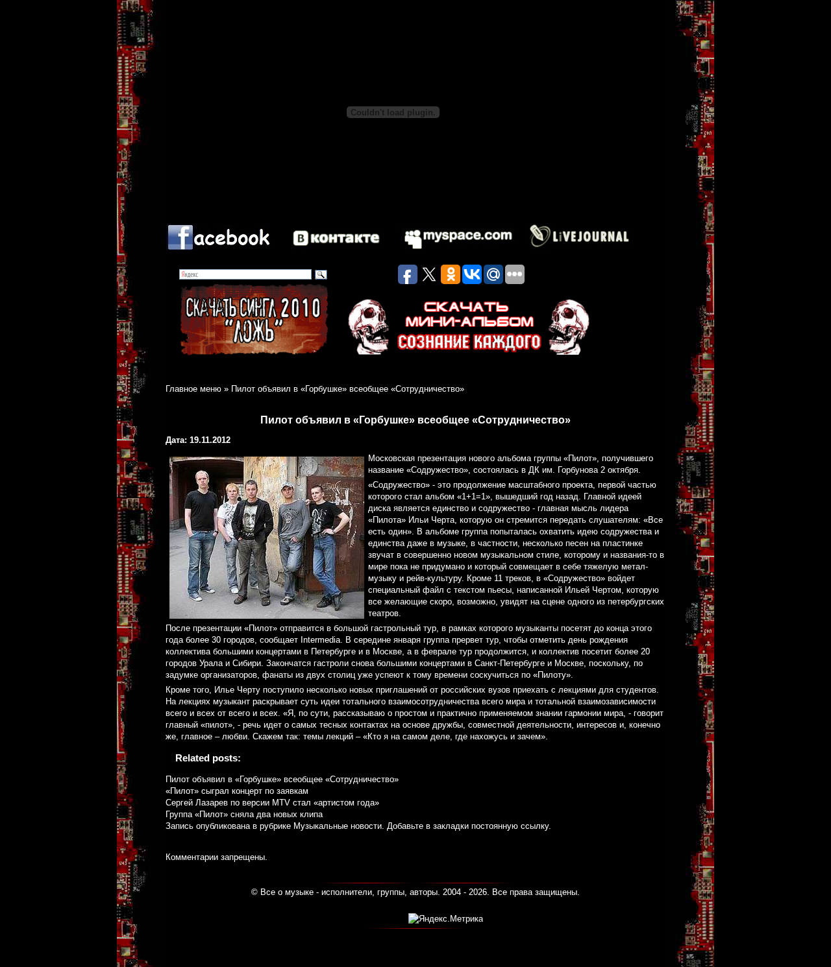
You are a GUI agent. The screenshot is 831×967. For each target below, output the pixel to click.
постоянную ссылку (510, 826)
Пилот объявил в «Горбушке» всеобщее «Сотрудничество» (282, 779)
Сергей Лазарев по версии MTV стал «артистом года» (272, 802)
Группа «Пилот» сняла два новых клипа (244, 814)
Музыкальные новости (337, 826)
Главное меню (193, 389)
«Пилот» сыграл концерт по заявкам (237, 791)
